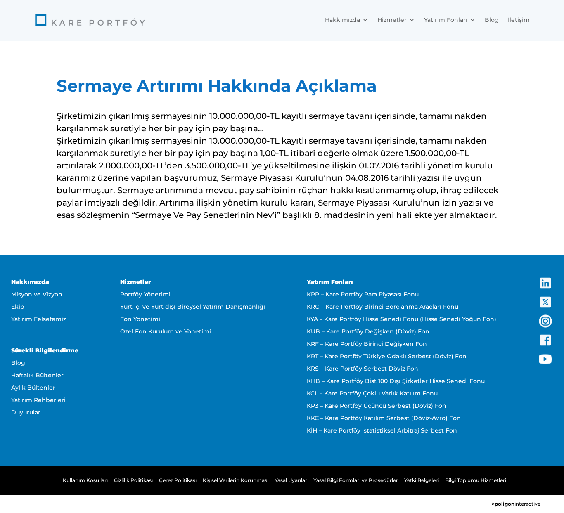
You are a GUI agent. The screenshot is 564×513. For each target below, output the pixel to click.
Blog (492, 20)
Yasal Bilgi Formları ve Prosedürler (355, 480)
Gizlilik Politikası (133, 480)
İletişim (519, 20)
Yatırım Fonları (445, 20)
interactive (516, 504)
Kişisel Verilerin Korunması (235, 480)
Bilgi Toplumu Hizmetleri (475, 480)
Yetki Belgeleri (421, 480)
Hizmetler (392, 20)
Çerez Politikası (178, 480)
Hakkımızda (342, 20)
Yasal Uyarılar (291, 480)
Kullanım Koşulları (85, 480)
